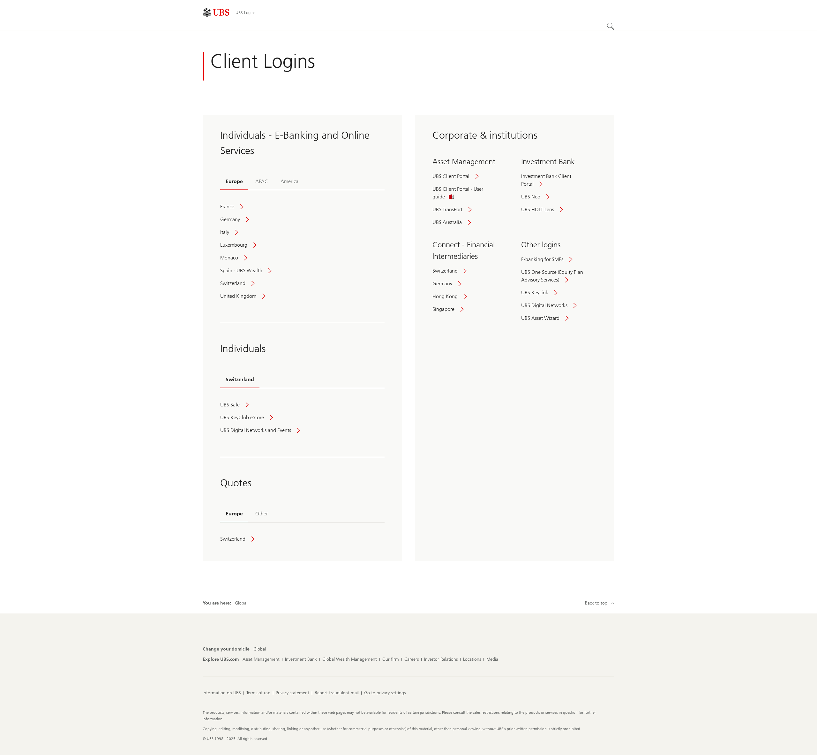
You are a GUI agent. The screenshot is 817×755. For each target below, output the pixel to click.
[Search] (610, 26)
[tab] (234, 182)
